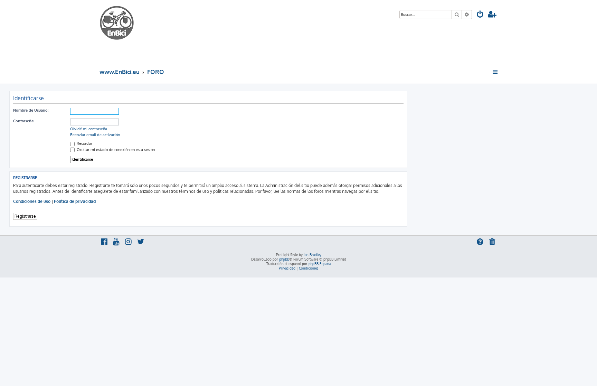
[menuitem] (480, 15)
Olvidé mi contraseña (88, 128)
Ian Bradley (312, 255)
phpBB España (320, 264)
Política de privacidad (75, 201)
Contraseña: (23, 121)
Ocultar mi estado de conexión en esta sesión (115, 149)
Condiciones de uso (31, 201)
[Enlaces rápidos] (495, 72)
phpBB (284, 259)
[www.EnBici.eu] (125, 30)
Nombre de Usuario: (30, 110)
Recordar (84, 143)
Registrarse (25, 216)
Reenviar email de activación (95, 134)
